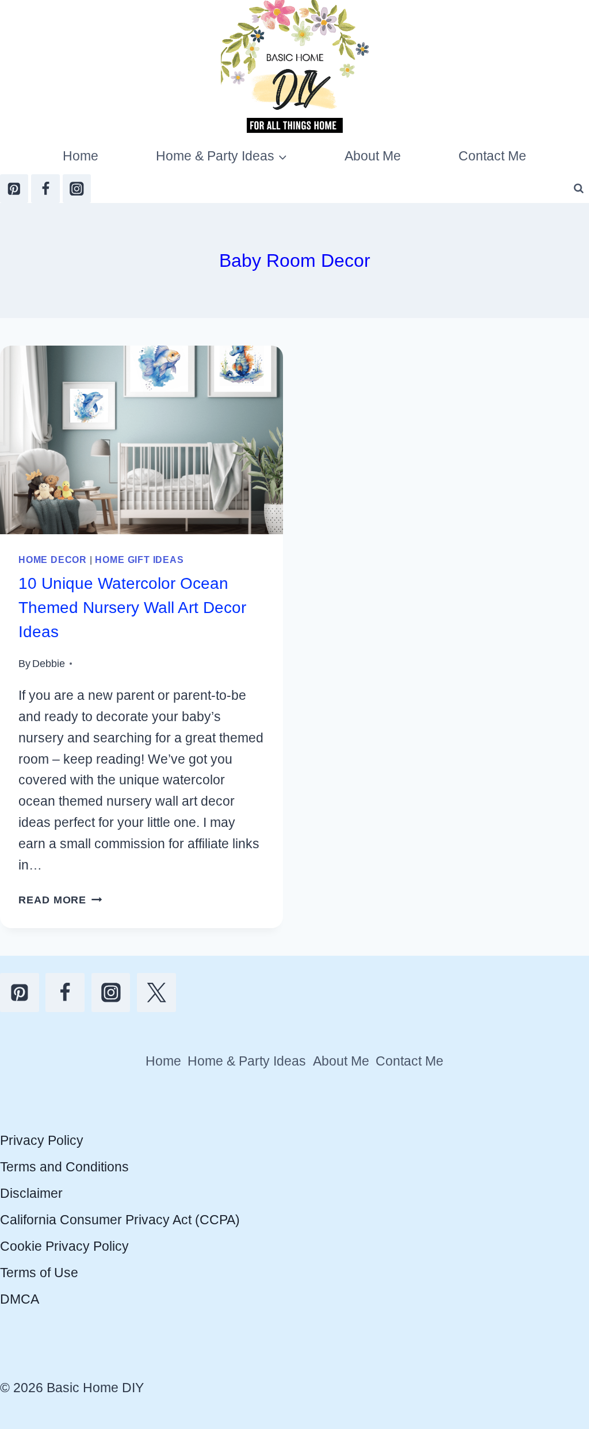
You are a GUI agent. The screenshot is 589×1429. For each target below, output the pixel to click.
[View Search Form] (578, 188)
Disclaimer (31, 1193)
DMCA (19, 1299)
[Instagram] (77, 188)
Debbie (48, 663)
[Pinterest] (14, 188)
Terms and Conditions (64, 1166)
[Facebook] (45, 188)
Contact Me (492, 155)
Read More (60, 900)
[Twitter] (156, 992)
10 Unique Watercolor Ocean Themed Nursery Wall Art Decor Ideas (132, 607)
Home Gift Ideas (139, 559)
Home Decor (52, 559)
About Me (373, 155)
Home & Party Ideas (247, 1060)
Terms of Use (39, 1272)
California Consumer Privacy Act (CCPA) (120, 1219)
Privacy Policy (41, 1140)
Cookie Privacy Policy (64, 1246)
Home (80, 155)
